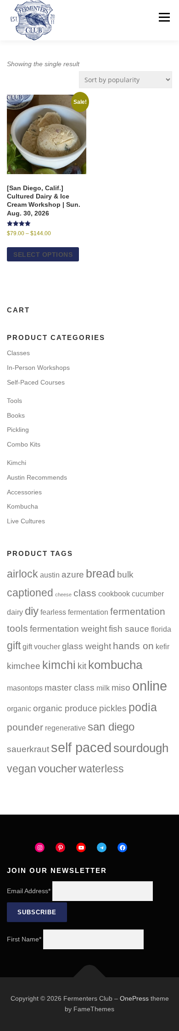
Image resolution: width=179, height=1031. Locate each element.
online (149, 686)
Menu (164, 17)
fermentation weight (68, 629)
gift (14, 645)
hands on (133, 645)
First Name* (24, 939)
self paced (81, 747)
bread (100, 573)
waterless (101, 769)
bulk (125, 574)
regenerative (65, 728)
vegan (21, 769)
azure (73, 574)
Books (16, 415)
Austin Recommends (37, 477)
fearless (53, 612)
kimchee (23, 666)
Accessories (24, 492)
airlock (22, 574)
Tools (14, 400)
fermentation (88, 612)
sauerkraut (28, 749)
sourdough (140, 748)
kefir (162, 647)
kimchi (59, 664)
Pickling (18, 429)
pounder (25, 727)
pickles (113, 708)
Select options (43, 254)
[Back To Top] (89, 977)
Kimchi (16, 462)
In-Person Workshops (38, 367)
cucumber (148, 594)
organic (19, 709)
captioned (30, 593)
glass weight (86, 646)
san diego (111, 726)
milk (103, 688)
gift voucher (41, 647)
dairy (15, 612)
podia (143, 707)
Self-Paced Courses (36, 382)
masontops (25, 688)
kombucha (115, 665)
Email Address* (28, 891)
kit (82, 666)
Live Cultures (26, 521)
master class (70, 687)
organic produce (65, 708)
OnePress (134, 998)
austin (50, 575)
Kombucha (22, 506)
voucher (57, 768)
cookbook (114, 594)
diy (32, 611)
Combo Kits (23, 444)
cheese (63, 594)
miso (121, 687)
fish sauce (129, 629)
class (84, 593)
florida (161, 629)
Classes (18, 353)
